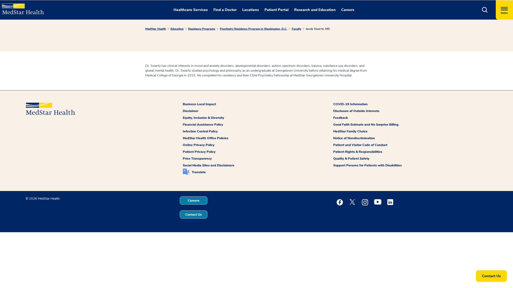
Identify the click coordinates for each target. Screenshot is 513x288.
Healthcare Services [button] (191, 9)
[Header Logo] (21, 7)
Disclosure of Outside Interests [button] (356, 111)
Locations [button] (250, 9)
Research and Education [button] (315, 9)
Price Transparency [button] (197, 158)
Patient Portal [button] (277, 9)
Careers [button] (347, 9)
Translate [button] (199, 172)
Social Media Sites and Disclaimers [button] (208, 165)
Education (177, 29)
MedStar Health (155, 29)
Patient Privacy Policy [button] (199, 152)
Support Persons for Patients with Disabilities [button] (367, 165)
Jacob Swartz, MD (318, 29)
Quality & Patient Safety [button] (351, 158)
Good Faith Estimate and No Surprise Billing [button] (366, 124)
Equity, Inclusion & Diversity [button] (203, 118)
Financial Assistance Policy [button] (203, 124)
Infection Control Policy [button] (200, 131)
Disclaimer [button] (190, 111)
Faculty (296, 29)
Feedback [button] (340, 118)
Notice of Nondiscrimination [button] (354, 138)
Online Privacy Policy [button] (199, 145)
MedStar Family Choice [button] (350, 131)
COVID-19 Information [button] (350, 104)
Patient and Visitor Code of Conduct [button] (360, 145)
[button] (485, 10)
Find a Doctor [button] (225, 9)
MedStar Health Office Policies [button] (205, 138)
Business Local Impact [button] (199, 104)
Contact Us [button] (193, 214)
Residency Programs (201, 29)
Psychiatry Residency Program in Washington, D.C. (253, 29)
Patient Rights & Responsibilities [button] (357, 152)
